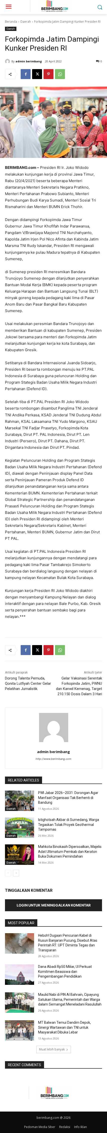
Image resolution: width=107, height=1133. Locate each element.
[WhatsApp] (60, 74)
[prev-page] (8, 873)
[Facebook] (26, 74)
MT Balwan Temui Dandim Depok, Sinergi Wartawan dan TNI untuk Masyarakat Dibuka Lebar (64, 1027)
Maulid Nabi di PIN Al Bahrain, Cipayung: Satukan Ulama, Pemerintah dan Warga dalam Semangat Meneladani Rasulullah (70, 999)
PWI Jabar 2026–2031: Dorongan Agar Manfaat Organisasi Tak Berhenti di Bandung (68, 797)
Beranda (11, 21)
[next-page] (16, 873)
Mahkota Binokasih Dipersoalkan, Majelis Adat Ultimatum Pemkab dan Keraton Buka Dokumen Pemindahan (70, 851)
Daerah (25, 21)
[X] (37, 74)
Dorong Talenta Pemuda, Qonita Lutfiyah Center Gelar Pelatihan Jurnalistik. (28, 683)
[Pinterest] (49, 74)
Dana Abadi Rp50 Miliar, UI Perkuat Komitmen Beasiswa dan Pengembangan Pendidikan (65, 971)
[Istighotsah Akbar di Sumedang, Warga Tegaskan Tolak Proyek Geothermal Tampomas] (19, 827)
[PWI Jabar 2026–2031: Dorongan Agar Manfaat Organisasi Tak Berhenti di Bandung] (19, 801)
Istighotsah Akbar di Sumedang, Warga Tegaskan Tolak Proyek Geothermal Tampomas (68, 824)
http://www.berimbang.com (53, 759)
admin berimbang (28, 61)
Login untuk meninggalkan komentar (54, 905)
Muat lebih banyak (52, 1049)
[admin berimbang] (8, 61)
